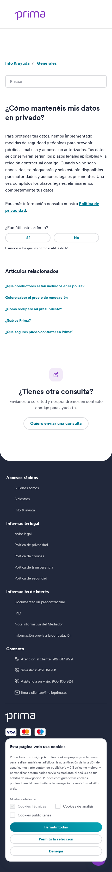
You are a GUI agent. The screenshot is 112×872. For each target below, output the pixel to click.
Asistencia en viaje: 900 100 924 (47, 681)
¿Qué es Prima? (18, 320)
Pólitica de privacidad (31, 545)
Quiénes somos (27, 488)
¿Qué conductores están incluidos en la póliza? (44, 286)
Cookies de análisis (78, 806)
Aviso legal (23, 534)
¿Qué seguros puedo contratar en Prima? (39, 332)
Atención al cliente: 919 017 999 (47, 659)
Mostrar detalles (21, 799)
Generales (47, 63)
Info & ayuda (17, 63)
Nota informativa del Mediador (39, 624)
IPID (18, 613)
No (76, 238)
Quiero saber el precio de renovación (36, 297)
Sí (28, 238)
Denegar (56, 851)
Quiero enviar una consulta (56, 423)
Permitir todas (56, 827)
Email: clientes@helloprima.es (44, 692)
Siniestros (22, 499)
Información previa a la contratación (43, 635)
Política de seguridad (31, 578)
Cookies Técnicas (32, 806)
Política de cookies (29, 556)
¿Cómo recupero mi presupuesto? (33, 309)
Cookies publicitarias (34, 815)
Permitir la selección (56, 839)
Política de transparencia (34, 567)
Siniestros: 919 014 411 (38, 670)
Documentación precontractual (39, 602)
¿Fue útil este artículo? (26, 227)
